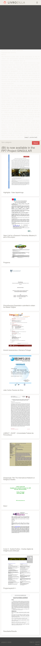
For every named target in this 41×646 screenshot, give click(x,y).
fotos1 (5, 506)
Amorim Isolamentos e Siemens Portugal (17, 350)
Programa (6, 262)
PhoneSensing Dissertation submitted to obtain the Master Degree (19, 306)
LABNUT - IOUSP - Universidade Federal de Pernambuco (18, 434)
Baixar (36, 143)
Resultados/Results (10, 631)
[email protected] (30, 137)
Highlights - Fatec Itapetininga (13, 192)
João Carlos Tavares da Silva (13, 390)
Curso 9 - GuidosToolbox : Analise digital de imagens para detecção (18, 550)
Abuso (37, 644)
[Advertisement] (20, 27)
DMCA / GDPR (35, 642)
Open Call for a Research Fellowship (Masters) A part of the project (19, 236)
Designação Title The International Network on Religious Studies (19, 479)
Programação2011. (9, 588)
